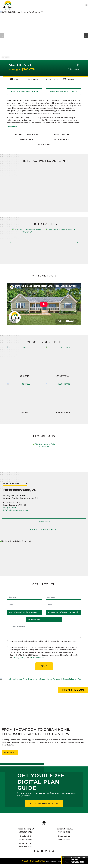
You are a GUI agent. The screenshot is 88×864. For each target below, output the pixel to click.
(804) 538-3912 (64, 839)
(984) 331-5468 (25, 839)
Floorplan (44, 144)
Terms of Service (36, 658)
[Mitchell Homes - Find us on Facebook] (34, 851)
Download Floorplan (25, 92)
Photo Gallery (61, 134)
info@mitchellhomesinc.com (15, 510)
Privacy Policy (19, 658)
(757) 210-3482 (64, 832)
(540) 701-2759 (9, 508)
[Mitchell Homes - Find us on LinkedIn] (46, 851)
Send (44, 666)
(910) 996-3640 (25, 847)
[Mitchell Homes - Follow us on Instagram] (38, 851)
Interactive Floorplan (27, 134)
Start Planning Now (44, 803)
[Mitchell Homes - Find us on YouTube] (42, 851)
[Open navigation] (86, 5)
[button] (86, 35)
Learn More (44, 522)
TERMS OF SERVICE (50, 861)
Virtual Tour (26, 139)
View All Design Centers (44, 530)
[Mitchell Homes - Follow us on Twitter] (50, 851)
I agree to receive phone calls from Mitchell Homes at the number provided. (43, 641)
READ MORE (10, 752)
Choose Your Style (61, 139)
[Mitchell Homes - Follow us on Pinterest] (53, 851)
